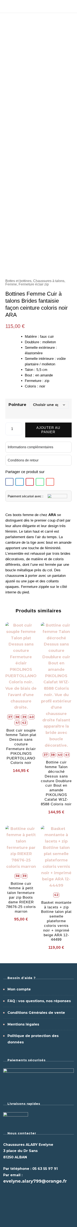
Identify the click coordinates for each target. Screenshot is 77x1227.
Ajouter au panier (48, 430)
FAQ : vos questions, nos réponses (39, 1001)
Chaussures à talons (48, 281)
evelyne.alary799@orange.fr (35, 1181)
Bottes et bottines (18, 281)
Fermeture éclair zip (34, 284)
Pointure (17, 404)
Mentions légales (23, 1024)
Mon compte (19, 989)
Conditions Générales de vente (36, 1013)
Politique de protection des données (33, 1039)
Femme (11, 284)
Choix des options (21, 711)
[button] (9, 482)
